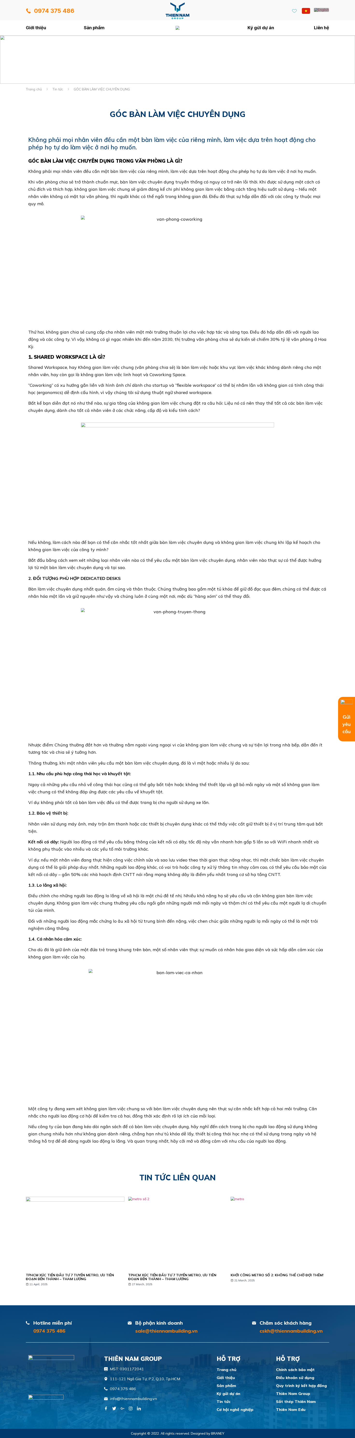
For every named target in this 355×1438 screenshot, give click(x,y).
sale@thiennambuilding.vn (166, 1331)
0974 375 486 (49, 1331)
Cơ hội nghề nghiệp (235, 1409)
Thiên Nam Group (293, 1393)
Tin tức (57, 89)
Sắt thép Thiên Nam (296, 1401)
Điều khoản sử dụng (295, 1377)
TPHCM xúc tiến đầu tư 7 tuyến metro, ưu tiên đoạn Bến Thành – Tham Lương (70, 1277)
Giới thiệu (36, 27)
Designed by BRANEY (207, 1433)
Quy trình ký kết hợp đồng (301, 1385)
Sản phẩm (94, 27)
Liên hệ (321, 27)
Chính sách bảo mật (295, 1369)
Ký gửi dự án (261, 27)
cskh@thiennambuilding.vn (291, 1331)
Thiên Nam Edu (290, 1409)
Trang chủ (177, 27)
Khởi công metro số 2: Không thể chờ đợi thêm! (277, 1275)
